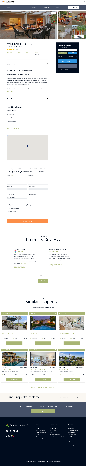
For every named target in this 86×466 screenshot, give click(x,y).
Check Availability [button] (67, 61)
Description (11, 64)
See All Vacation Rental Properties (43, 387)
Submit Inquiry (27, 221)
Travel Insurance (11, 203)
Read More (10, 91)
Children (30, 192)
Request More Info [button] (67, 66)
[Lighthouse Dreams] (71, 323)
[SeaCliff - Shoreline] (42, 359)
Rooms (9, 98)
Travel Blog (57, 2)
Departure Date (32, 186)
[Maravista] (14, 359)
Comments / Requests (12, 211)
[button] (3, 322)
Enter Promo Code (64, 47)
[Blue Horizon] (14, 323)
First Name (10, 175)
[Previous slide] (41, 276)
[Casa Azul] (42, 323)
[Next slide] (44, 276)
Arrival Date (10, 186)
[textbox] (18, 7)
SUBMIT (43, 411)
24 (16, 49)
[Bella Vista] (71, 359)
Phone (30, 181)
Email (8, 181)
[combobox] (18, 7)
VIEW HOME (14, 343)
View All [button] (43, 280)
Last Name (30, 175)
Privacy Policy (57, 461)
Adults (9, 192)
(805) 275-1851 (9, 4)
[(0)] (83, 1)
